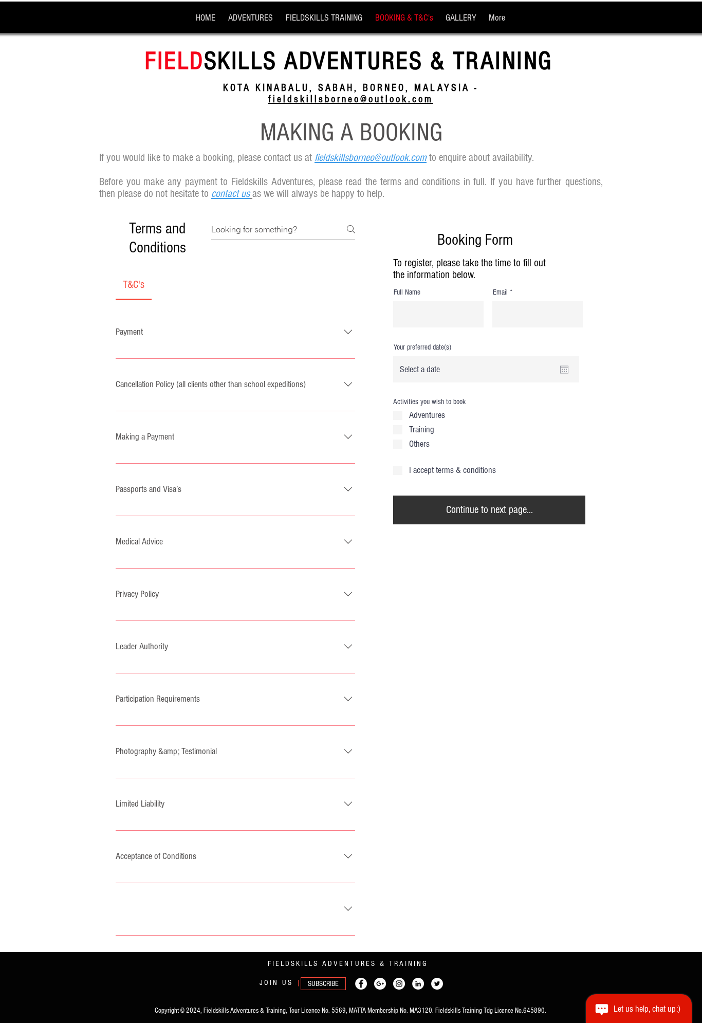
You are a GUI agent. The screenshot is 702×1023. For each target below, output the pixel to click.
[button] (323, 983)
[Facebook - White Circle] (361, 984)
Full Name (407, 292)
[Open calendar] (564, 370)
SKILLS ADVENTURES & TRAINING (378, 61)
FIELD (174, 61)
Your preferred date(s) (422, 347)
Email (500, 292)
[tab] (134, 284)
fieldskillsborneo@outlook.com (350, 99)
